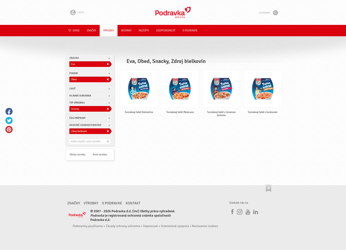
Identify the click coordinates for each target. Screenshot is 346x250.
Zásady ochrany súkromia (123, 226)
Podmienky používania (88, 226)
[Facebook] (232, 211)
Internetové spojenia (175, 226)
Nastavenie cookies (205, 226)
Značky (91, 30)
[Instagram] (239, 211)
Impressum (150, 226)
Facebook (9, 111)
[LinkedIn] (255, 211)
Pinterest (9, 129)
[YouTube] (247, 211)
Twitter (9, 120)
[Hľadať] (275, 13)
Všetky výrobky (77, 154)
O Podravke (190, 30)
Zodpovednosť (165, 30)
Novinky (126, 30)
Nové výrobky (100, 154)
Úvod (75, 30)
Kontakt (133, 203)
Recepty (144, 30)
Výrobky (108, 30)
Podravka (173, 12)
